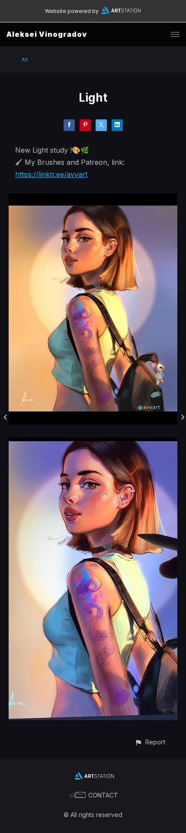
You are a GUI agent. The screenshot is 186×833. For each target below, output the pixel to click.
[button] (150, 742)
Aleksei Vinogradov (46, 34)
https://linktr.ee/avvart (51, 174)
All (25, 59)
